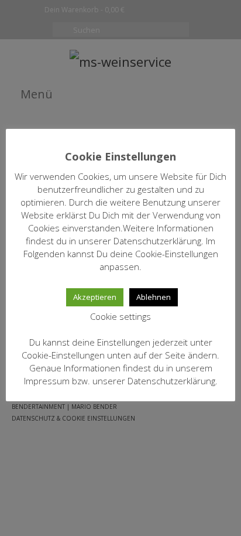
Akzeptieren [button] (94, 297)
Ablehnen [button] (153, 297)
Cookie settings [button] (120, 316)
